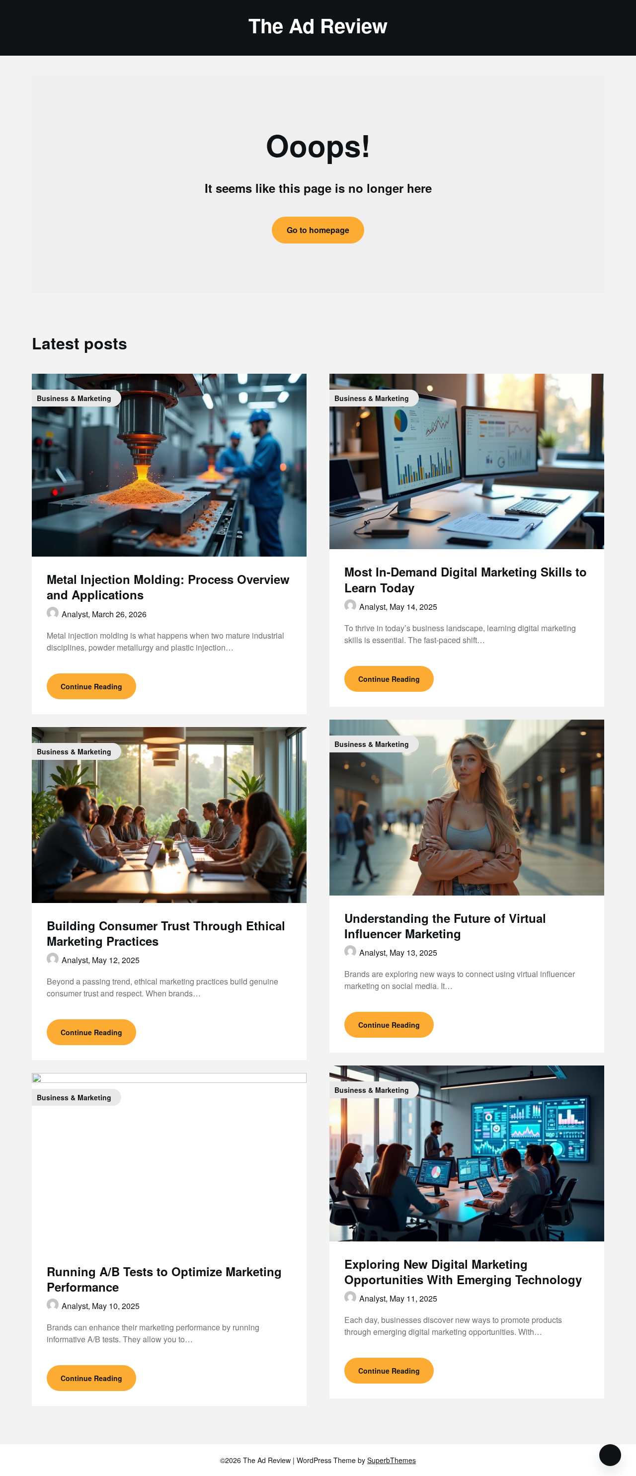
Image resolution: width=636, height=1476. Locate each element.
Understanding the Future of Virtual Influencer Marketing (445, 925)
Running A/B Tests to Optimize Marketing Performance (164, 1279)
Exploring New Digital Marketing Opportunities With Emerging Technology (463, 1271)
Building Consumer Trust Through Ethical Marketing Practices (166, 933)
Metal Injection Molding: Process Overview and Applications (168, 587)
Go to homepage (318, 230)
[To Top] (610, 1455)
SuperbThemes (391, 1460)
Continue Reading (91, 686)
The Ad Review (318, 25)
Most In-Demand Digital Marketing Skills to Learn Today (465, 579)
